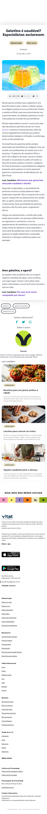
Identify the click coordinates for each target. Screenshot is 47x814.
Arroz (3, 667)
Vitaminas (5, 752)
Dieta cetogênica (7, 610)
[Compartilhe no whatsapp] (30, 322)
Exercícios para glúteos (9, 656)
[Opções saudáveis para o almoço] (23, 461)
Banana (4, 687)
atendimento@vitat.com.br (11, 582)
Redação (23, 49)
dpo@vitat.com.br (8, 787)
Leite (3, 683)
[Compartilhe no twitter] (23, 322)
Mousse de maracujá (9, 713)
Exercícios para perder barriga (12, 652)
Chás (3, 740)
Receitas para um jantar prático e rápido (20, 391)
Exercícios (5, 744)
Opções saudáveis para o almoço (20, 469)
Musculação (6, 648)
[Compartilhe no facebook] (16, 322)
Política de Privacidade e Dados (12, 771)
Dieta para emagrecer (9, 618)
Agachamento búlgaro (9, 637)
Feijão (4, 671)
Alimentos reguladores (9, 625)
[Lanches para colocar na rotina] (23, 422)
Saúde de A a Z (7, 732)
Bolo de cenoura (7, 705)
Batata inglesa (6, 675)
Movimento (6, 633)
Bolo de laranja (7, 717)
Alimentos (5, 736)
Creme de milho (7, 709)
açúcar (5, 129)
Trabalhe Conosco (9, 586)
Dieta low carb (7, 602)
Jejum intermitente (8, 622)
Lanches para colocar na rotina (19, 431)
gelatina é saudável (21, 306)
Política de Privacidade (9, 775)
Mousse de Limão (7, 702)
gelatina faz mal (8, 311)
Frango (4, 690)
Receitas (5, 698)
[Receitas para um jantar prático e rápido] (23, 381)
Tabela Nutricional (9, 663)
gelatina (6, 306)
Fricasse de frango (8, 725)
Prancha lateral (7, 640)
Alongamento (6, 644)
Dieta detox (5, 614)
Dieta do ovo (6, 606)
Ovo (3, 679)
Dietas (4, 748)
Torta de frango (7, 721)
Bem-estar (31, 43)
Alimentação (16, 43)
